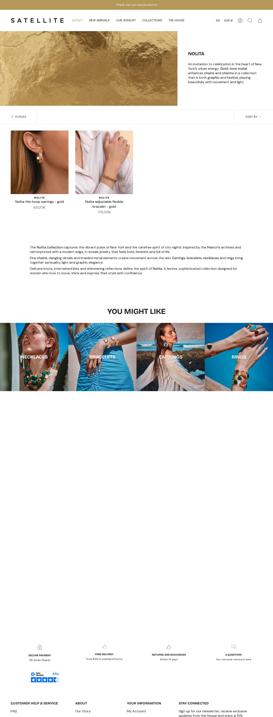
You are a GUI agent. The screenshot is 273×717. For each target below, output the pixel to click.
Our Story (83, 711)
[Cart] (260, 20)
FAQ (14, 711)
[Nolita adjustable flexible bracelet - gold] (104, 162)
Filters (20, 117)
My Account (136, 711)
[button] (99, 20)
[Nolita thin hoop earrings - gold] (39, 162)
